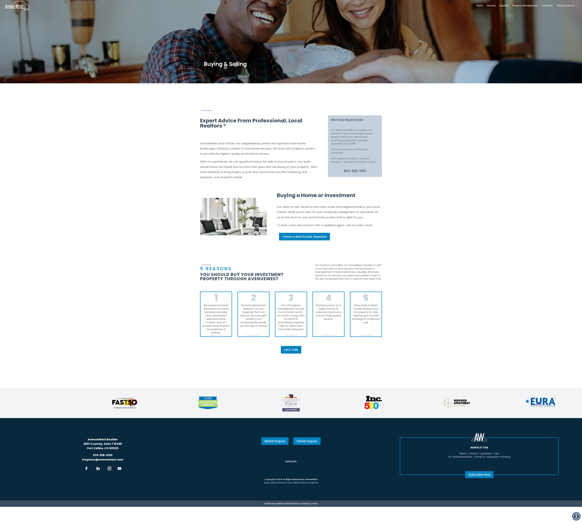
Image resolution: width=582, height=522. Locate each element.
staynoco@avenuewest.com (102, 459)
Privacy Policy (285, 482)
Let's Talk (291, 350)
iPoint (315, 503)
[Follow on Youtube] (119, 468)
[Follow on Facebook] (86, 468)
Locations (547, 6)
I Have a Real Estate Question (304, 236)
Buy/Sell (504, 6)
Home (480, 6)
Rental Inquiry (275, 441)
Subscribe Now (479, 474)
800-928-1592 (355, 171)
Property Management (525, 6)
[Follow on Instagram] (109, 468)
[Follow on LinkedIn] (98, 468)
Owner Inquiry (306, 441)
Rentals (491, 6)
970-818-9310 (102, 455)
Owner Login (291, 461)
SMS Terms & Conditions (306, 482)
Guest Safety (270, 482)
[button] (576, 516)
